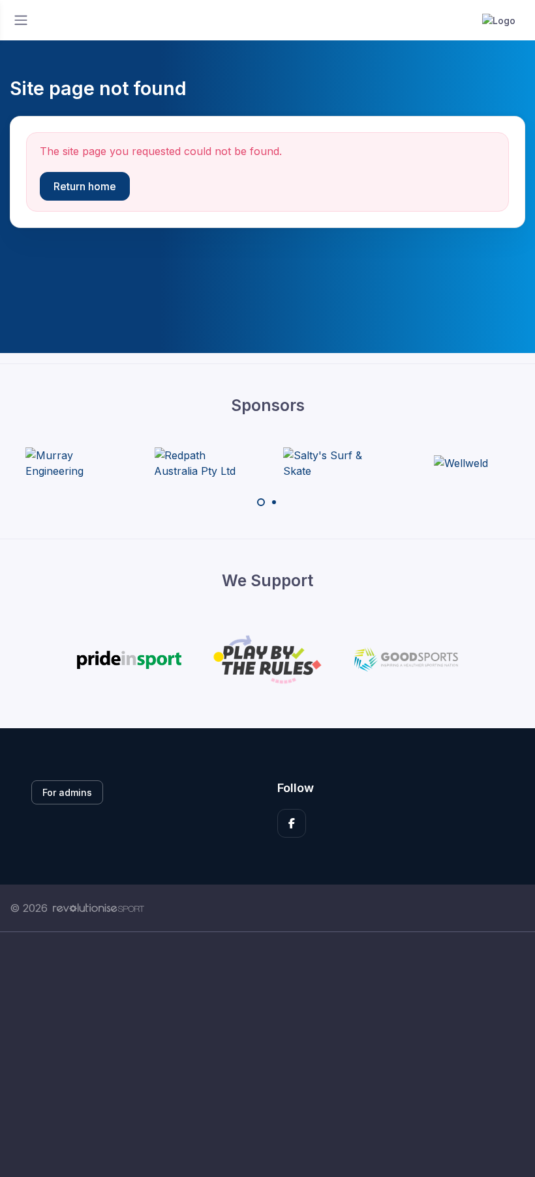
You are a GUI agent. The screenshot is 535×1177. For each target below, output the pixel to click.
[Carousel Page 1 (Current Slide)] (261, 502)
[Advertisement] (267, 1054)
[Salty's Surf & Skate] (332, 463)
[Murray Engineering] (74, 463)
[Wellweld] (461, 463)
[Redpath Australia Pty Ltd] (203, 463)
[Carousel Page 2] (274, 502)
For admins (67, 792)
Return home (85, 186)
